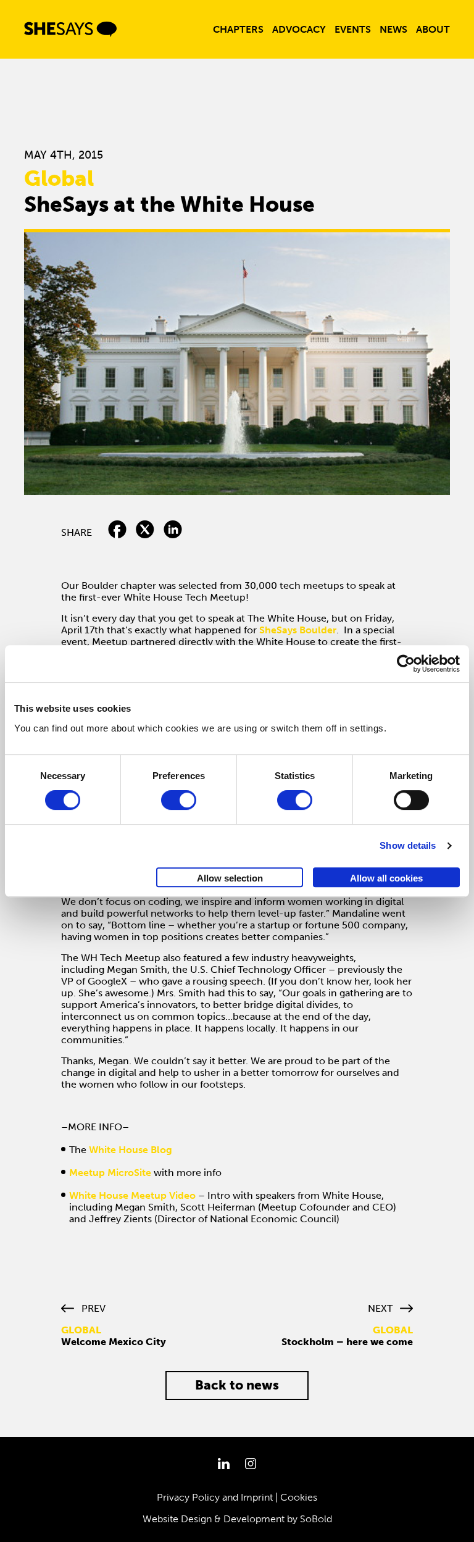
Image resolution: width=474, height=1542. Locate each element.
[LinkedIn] (173, 532)
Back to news (237, 1385)
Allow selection (230, 878)
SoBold (316, 1519)
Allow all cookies (386, 878)
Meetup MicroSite (110, 1172)
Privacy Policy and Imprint (215, 1497)
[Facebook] (117, 532)
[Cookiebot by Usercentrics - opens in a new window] (406, 663)
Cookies (298, 1497)
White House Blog (130, 1150)
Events (353, 29)
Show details (408, 845)
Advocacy (299, 29)
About (433, 29)
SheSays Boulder (297, 630)
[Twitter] (145, 532)
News (393, 29)
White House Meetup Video (132, 1195)
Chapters (238, 29)
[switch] (178, 800)
